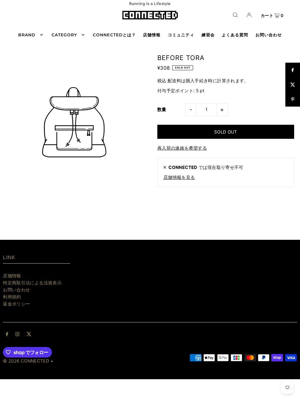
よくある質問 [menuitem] (235, 34)
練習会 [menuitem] (208, 34)
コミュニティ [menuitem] (181, 34)
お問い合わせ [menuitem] (268, 34)
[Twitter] (29, 334)
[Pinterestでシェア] (292, 99)
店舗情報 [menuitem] (152, 34)
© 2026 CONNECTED (26, 361)
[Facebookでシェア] (292, 70)
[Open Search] (235, 15)
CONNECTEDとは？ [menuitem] (114, 34)
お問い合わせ (16, 290)
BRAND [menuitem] (26, 34)
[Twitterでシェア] (292, 84)
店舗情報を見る (179, 177)
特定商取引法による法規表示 (32, 283)
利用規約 (12, 297)
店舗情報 (12, 275)
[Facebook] (7, 334)
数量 (161, 109)
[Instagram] (17, 334)
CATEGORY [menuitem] (64, 34)
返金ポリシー (16, 304)
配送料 (174, 80)
